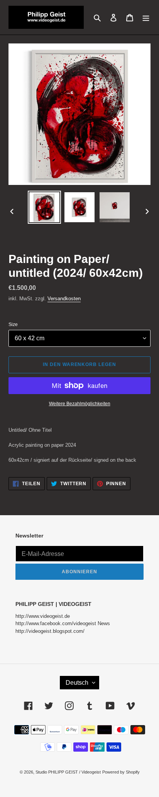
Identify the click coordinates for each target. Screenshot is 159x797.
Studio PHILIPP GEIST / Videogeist (68, 772)
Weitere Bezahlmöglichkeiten (79, 403)
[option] (44, 207)
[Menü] (146, 17)
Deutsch (77, 682)
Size (13, 324)
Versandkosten (64, 298)
